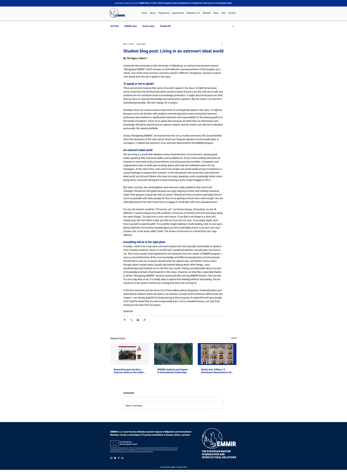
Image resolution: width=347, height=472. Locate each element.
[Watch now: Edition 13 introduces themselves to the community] (217, 354)
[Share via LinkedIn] (138, 320)
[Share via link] (144, 320)
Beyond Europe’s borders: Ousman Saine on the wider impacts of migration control (129, 371)
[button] (233, 26)
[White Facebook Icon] (118, 458)
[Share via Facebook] (124, 320)
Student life (165, 26)
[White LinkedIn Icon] (122, 458)
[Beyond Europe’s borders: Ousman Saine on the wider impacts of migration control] (130, 354)
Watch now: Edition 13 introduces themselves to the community (217, 371)
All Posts (114, 26)
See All (234, 338)
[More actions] (222, 44)
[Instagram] (111, 458)
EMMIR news (130, 26)
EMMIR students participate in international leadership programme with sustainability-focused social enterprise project (173, 371)
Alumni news (148, 26)
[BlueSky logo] (115, 458)
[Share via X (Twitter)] (131, 320)
